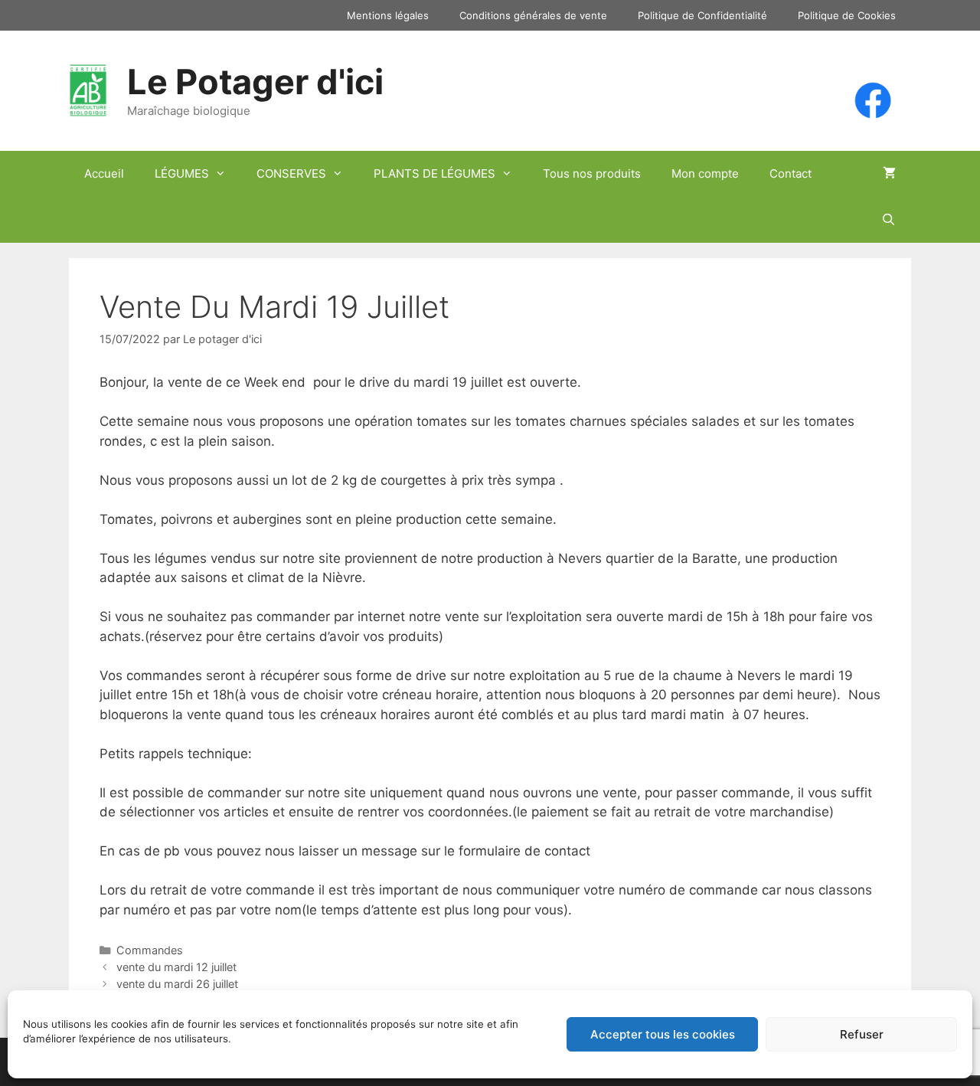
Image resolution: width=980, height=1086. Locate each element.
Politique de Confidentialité (702, 15)
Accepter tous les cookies (662, 1034)
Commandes (149, 950)
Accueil (104, 173)
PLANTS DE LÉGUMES (434, 173)
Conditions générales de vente (533, 15)
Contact (790, 173)
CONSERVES (291, 173)
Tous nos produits (592, 173)
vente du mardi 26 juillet (177, 983)
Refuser (862, 1034)
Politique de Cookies (847, 15)
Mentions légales (388, 15)
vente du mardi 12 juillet (176, 966)
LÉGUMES (182, 173)
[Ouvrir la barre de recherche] (888, 220)
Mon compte (705, 173)
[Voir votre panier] (889, 174)
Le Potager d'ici (255, 82)
